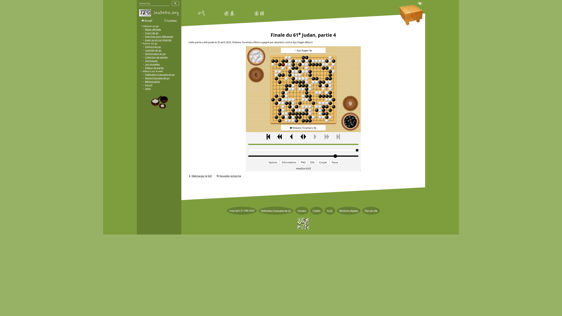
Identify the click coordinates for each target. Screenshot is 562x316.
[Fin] (338, 136)
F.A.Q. (330, 210)
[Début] (268, 136)
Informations (289, 162)
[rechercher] (175, 3)
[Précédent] (291, 136)
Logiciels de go (153, 50)
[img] (303, 89)
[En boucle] (303, 136)
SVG (312, 162)
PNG (303, 162)
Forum (148, 85)
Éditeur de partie (154, 67)
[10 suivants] (326, 136)
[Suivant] (315, 136)
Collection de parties (156, 57)
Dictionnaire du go (155, 53)
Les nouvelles (152, 64)
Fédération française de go (160, 74)
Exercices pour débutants (159, 36)
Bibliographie (152, 81)
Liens (148, 88)
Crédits (317, 210)
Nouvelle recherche (230, 176)
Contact (302, 210)
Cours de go (152, 33)
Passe (335, 162)
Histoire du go (153, 46)
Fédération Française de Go (276, 210)
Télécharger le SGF (201, 176)
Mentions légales (348, 210)
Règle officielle (153, 29)
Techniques (151, 60)
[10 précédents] (280, 136)
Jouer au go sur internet (158, 40)
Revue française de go (157, 78)
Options (272, 162)
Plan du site (371, 210)
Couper (323, 162)
